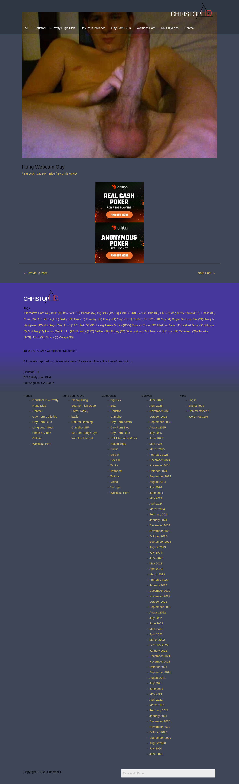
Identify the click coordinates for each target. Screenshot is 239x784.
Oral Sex (35, 331)
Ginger (178, 319)
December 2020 (159, 721)
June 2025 (156, 438)
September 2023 (160, 541)
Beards (88, 313)
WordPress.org (198, 416)
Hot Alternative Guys (123, 438)
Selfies (102, 331)
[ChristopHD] (192, 11)
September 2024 (160, 476)
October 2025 (158, 416)
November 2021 (159, 661)
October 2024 (158, 471)
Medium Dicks (169, 325)
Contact (189, 28)
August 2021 (157, 677)
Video (114, 482)
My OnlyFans (170, 28)
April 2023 (156, 568)
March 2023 (157, 574)
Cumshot (116, 416)
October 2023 (158, 536)
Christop (168, 313)
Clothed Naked (188, 313)
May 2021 (155, 694)
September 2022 (160, 607)
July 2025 (155, 433)
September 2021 (160, 672)
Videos (52, 337)
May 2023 (155, 563)
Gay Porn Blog (45, 173)
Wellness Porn (146, 28)
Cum (30, 319)
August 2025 (157, 427)
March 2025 (157, 449)
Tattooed (188, 331)
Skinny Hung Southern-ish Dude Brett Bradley (83, 406)
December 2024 (159, 460)
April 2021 (156, 699)
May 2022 (155, 628)
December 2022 (159, 590)
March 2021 (157, 705)
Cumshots (48, 319)
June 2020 (156, 754)
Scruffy (85, 331)
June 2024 (156, 492)
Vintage (66, 337)
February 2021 (158, 710)
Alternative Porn (37, 313)
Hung (70, 325)
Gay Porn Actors (121, 422)
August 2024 (157, 482)
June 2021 (156, 688)
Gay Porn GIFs (121, 28)
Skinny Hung (137, 331)
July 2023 (155, 552)
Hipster (35, 325)
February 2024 (158, 514)
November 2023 (159, 531)
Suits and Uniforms (163, 331)
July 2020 (155, 748)
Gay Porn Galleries (93, 28)
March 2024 (157, 509)
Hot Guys (53, 325)
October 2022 (158, 601)
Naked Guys (193, 325)
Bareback (71, 313)
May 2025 (155, 443)
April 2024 (156, 503)
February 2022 (158, 645)
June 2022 (156, 623)
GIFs (163, 319)
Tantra (114, 465)
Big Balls (105, 313)
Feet (79, 319)
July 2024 (155, 487)
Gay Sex (146, 319)
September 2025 (160, 422)
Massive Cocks (144, 325)
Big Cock (125, 313)
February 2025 (158, 454)
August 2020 (157, 743)
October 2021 (158, 667)
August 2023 (157, 547)
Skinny (117, 331)
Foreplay (94, 319)
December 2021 (159, 656)
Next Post (206, 273)
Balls (56, 313)
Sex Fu (115, 460)
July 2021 (155, 683)
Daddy (66, 319)
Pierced (52, 331)
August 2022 (157, 612)
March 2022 (157, 639)
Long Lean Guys (113, 325)
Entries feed (196, 405)
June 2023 (156, 558)
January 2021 (158, 716)
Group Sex (193, 319)
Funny (109, 319)
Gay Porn (127, 319)
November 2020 (159, 726)
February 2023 (158, 579)
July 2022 (155, 618)
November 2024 (159, 465)
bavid (74, 416)
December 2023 (159, 525)
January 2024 (158, 520)
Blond (142, 313)
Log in (192, 400)
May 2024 (155, 498)
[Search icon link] (27, 28)
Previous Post (35, 273)
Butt (153, 313)
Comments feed (198, 411)
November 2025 (159, 411)
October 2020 (158, 732)
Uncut (38, 337)
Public (67, 331)
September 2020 (160, 737)
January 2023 (158, 585)
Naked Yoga (118, 443)
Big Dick (29, 173)
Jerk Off (87, 325)
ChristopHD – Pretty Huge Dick (54, 28)
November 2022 (159, 596)
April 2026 (156, 405)
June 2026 (156, 400)
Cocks (208, 313)
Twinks (114, 476)
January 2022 (158, 650)
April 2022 (156, 634)
